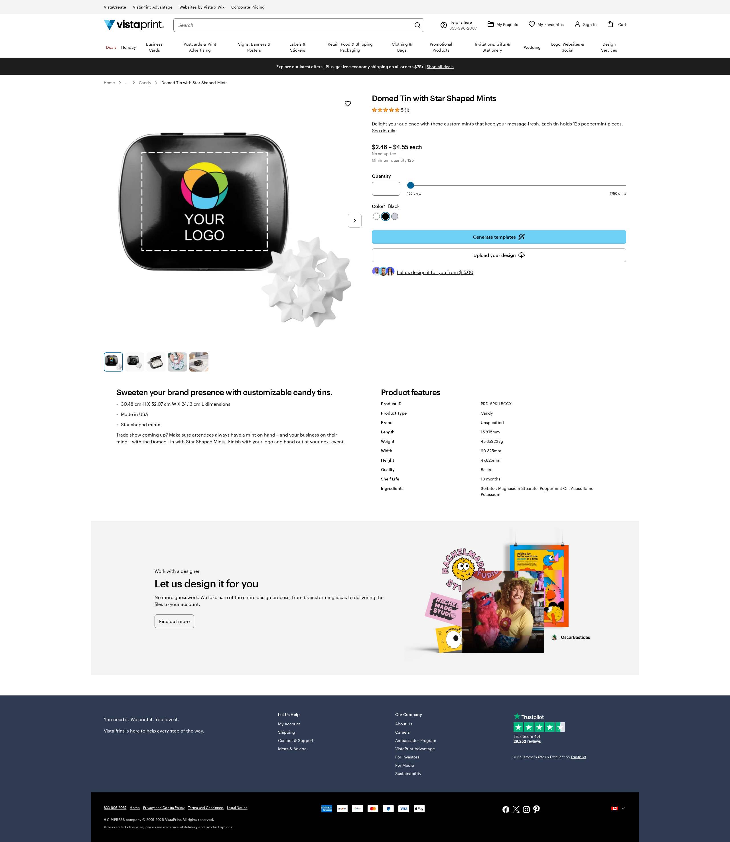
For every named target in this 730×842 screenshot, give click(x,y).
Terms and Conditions (206, 807)
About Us (404, 723)
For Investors (407, 756)
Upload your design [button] (494, 255)
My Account (289, 723)
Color (386, 206)
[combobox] (294, 25)
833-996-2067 (115, 807)
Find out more (174, 621)
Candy (145, 82)
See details (383, 130)
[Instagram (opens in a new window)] (526, 810)
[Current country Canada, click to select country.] (618, 808)
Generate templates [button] (494, 237)
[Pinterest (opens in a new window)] (536, 810)
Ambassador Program (415, 740)
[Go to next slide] (355, 221)
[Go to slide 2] (134, 362)
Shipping (286, 732)
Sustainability (408, 773)
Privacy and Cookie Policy (163, 807)
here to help (143, 730)
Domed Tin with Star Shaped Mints (194, 82)
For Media (404, 765)
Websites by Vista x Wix (201, 7)
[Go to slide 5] (198, 362)
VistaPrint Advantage (153, 7)
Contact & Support (295, 740)
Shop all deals (440, 66)
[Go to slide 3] (156, 362)
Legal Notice (237, 807)
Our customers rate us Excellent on (549, 757)
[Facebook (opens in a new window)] (505, 810)
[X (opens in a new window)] (516, 810)
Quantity (381, 175)
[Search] (417, 25)
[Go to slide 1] (113, 362)
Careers (402, 732)
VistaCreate (115, 7)
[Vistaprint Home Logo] (134, 25)
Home (109, 82)
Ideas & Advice (292, 748)
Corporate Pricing (248, 7)
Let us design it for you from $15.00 (435, 272)
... (127, 82)
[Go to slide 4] (177, 362)
